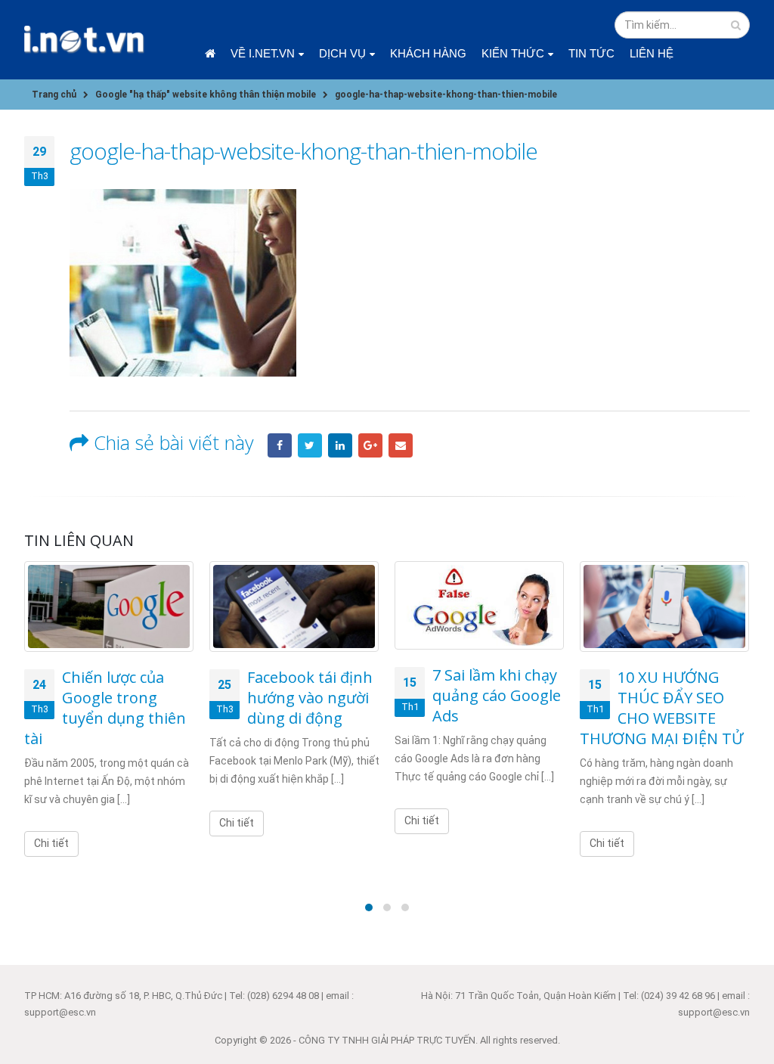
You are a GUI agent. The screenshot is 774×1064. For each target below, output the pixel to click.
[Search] (736, 25)
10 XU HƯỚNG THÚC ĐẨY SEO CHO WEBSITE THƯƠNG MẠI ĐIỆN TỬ (661, 708)
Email (401, 445)
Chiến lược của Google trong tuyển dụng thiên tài (105, 708)
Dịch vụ (342, 53)
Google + (370, 445)
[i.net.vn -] (84, 40)
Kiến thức (512, 53)
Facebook (280, 445)
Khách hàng (428, 53)
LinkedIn (340, 445)
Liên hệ (651, 53)
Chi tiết (51, 843)
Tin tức (591, 53)
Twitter (310, 445)
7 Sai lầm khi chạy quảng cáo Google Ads (496, 695)
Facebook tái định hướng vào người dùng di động (310, 697)
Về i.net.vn (263, 53)
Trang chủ (210, 53)
